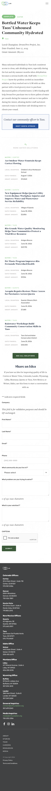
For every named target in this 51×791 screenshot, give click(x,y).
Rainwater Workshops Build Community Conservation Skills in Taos (23, 326)
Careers (7, 745)
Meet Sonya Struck (25, 126)
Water (20, 17)
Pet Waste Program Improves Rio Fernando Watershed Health (22, 262)
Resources (8, 748)
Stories (6, 739)
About (6, 736)
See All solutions (25, 356)
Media (5, 751)
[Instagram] (9, 725)
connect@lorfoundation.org (13, 706)
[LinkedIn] (13, 725)
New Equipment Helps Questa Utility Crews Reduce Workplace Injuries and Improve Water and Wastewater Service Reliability (25, 197)
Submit (8, 548)
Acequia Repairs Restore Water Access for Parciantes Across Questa (25, 292)
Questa (16, 190)
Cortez (16, 157)
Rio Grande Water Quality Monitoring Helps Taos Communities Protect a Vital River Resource (25, 231)
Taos (6, 39)
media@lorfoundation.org (12, 716)
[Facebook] (5, 725)
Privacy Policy (8, 760)
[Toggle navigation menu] (47, 4)
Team (5, 742)
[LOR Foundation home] (6, 3)
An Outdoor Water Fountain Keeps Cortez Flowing (23, 162)
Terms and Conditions (10, 763)
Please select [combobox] (10, 472)
